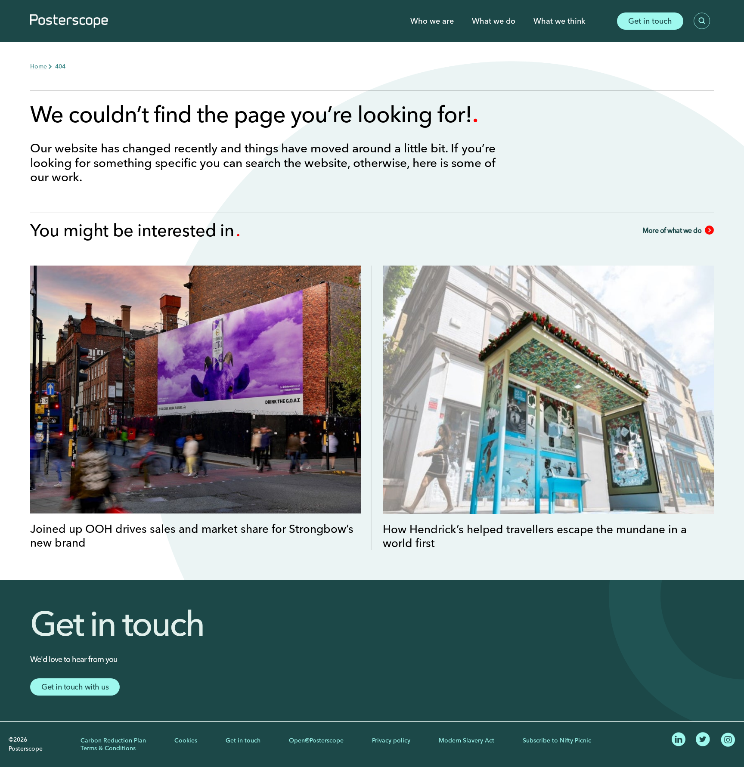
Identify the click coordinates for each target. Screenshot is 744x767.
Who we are (432, 21)
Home (38, 66)
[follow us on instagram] (727, 738)
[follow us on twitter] (703, 738)
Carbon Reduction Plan (113, 740)
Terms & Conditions (108, 748)
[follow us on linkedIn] (679, 738)
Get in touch (650, 21)
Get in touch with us (74, 687)
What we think (559, 21)
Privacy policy (391, 740)
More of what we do (671, 230)
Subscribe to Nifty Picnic (557, 740)
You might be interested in (134, 230)
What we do (493, 21)
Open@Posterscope (316, 740)
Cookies (185, 740)
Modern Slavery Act (466, 740)
